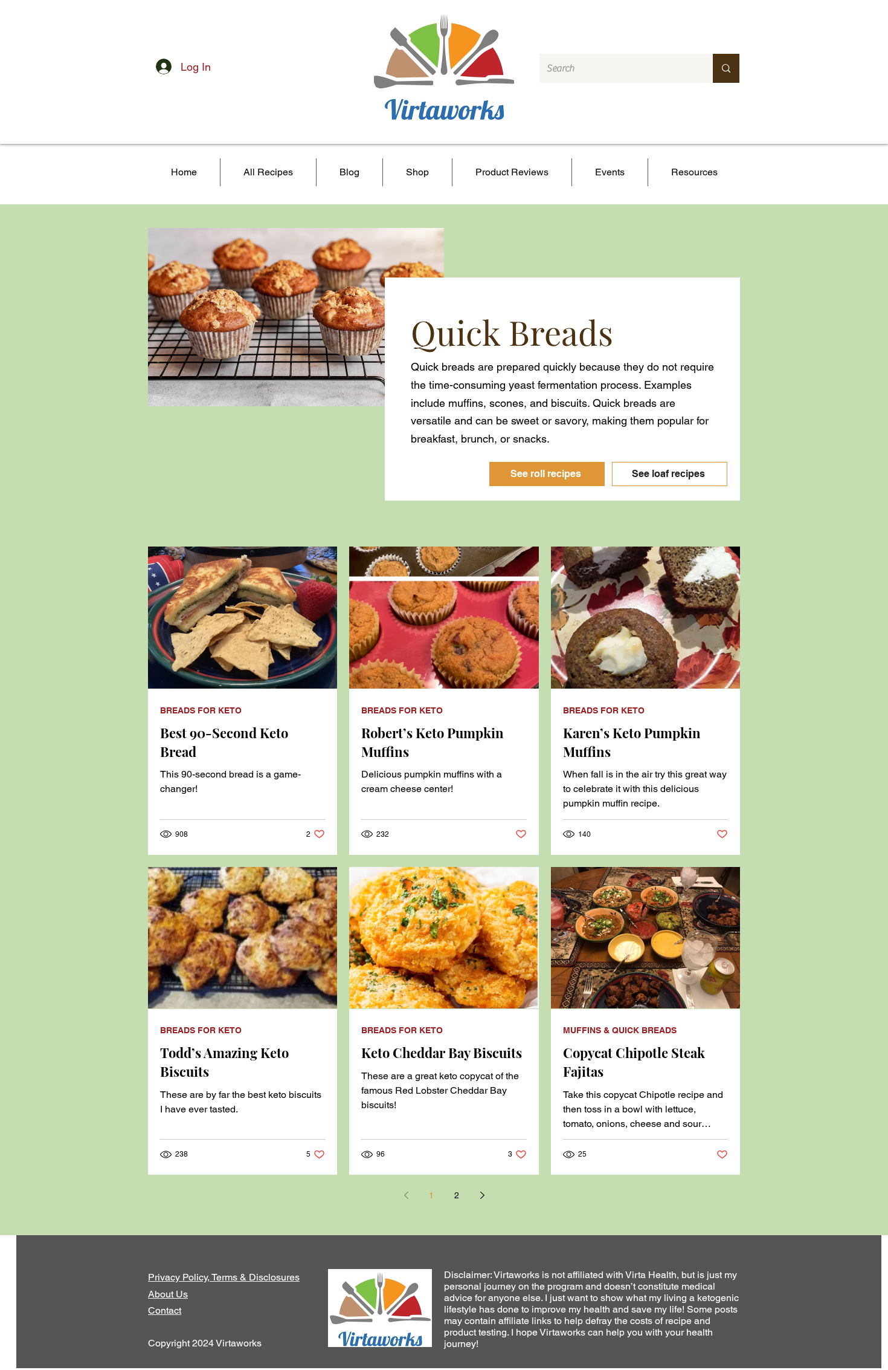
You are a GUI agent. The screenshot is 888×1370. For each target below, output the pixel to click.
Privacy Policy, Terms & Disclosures (224, 1277)
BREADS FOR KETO (201, 710)
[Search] (726, 68)
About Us (168, 1294)
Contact (164, 1310)
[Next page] (482, 1195)
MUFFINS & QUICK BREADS (620, 1030)
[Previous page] (406, 1195)
